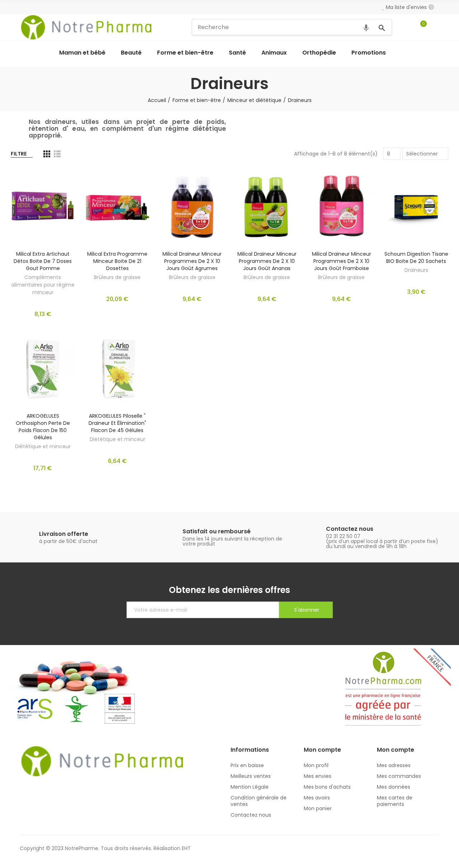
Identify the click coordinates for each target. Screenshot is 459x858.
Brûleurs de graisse (117, 277)
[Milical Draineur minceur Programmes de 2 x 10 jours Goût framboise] (341, 206)
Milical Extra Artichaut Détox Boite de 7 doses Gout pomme (43, 261)
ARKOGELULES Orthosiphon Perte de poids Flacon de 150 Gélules (43, 426)
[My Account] (435, 27)
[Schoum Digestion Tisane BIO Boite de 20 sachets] (416, 206)
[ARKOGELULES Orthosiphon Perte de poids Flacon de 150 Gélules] (43, 369)
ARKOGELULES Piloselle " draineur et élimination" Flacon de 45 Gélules (117, 423)
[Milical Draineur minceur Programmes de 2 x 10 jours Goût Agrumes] (192, 206)
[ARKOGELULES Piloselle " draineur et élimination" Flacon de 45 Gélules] (117, 369)
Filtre (19, 153)
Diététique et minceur (43, 446)
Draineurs (416, 270)
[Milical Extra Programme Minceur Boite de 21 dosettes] (117, 206)
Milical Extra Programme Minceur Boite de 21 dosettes (117, 261)
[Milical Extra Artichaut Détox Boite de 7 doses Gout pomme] (43, 206)
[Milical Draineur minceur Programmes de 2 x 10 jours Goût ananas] (267, 206)
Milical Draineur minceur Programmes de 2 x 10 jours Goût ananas (267, 261)
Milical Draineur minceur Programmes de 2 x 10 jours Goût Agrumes (192, 261)
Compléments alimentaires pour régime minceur (43, 285)
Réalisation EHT (172, 848)
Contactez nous (349, 529)
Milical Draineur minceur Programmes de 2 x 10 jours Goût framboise (341, 261)
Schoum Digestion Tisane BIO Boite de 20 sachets (416, 257)
